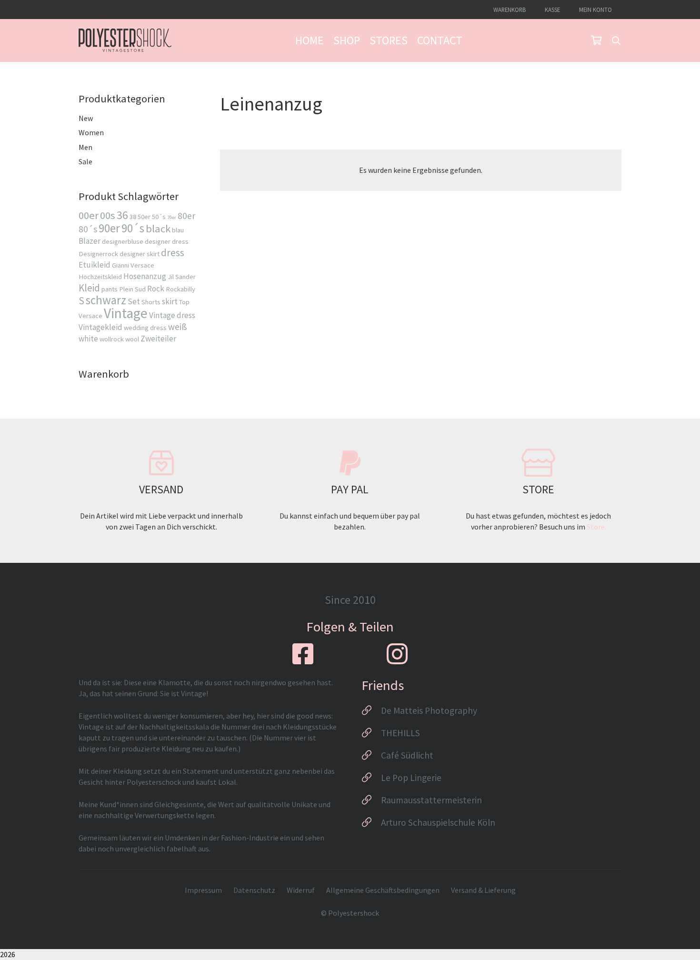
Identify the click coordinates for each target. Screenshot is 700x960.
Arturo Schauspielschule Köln (438, 822)
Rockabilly (180, 289)
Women (91, 132)
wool (132, 339)
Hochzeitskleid (100, 276)
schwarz (106, 300)
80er (186, 215)
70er (171, 217)
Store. (596, 526)
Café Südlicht (407, 755)
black (158, 228)
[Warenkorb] (596, 40)
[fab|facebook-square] (302, 654)
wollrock (112, 339)
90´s (132, 228)
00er (89, 215)
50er (144, 216)
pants (109, 289)
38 (133, 216)
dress (172, 252)
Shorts (150, 302)
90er (109, 228)
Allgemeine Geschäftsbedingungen (383, 890)
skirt (170, 301)
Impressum (203, 890)
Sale (85, 161)
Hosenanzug (144, 276)
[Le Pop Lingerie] (371, 777)
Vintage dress (172, 315)
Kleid (89, 287)
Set (134, 301)
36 (122, 215)
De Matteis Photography (429, 710)
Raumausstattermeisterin (431, 800)
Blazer (89, 241)
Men (85, 147)
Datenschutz (254, 890)
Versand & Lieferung (483, 890)
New (86, 118)
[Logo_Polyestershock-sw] (125, 40)
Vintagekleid (100, 327)
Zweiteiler (158, 338)
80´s (88, 229)
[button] (616, 40)
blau (178, 230)
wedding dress (145, 327)
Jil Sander (182, 276)
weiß (177, 326)
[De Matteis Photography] (371, 710)
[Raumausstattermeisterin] (371, 800)
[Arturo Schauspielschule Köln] (371, 822)
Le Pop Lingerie (411, 777)
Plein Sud (132, 289)
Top (184, 302)
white (88, 338)
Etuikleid (94, 265)
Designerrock (98, 254)
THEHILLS (400, 733)
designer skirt (140, 254)
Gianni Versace (133, 265)
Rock (155, 288)
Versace (90, 315)
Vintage (126, 313)
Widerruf (301, 890)
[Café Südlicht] (371, 755)
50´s (159, 216)
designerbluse (122, 241)
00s (107, 215)
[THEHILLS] (371, 733)
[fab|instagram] (397, 654)
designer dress (167, 241)
